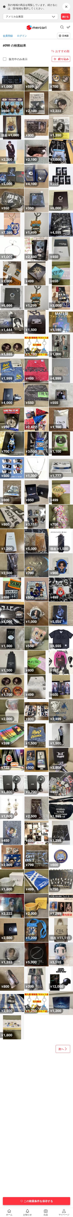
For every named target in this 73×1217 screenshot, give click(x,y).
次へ (61, 1049)
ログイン (22, 35)
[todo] (68, 27)
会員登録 (8, 35)
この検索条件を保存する (38, 1201)
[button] (62, 27)
